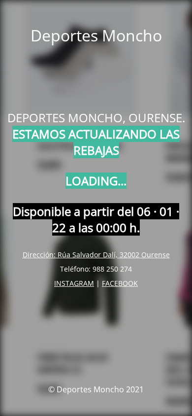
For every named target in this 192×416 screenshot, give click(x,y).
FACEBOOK (120, 283)
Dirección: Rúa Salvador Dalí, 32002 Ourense (96, 254)
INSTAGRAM (74, 283)
